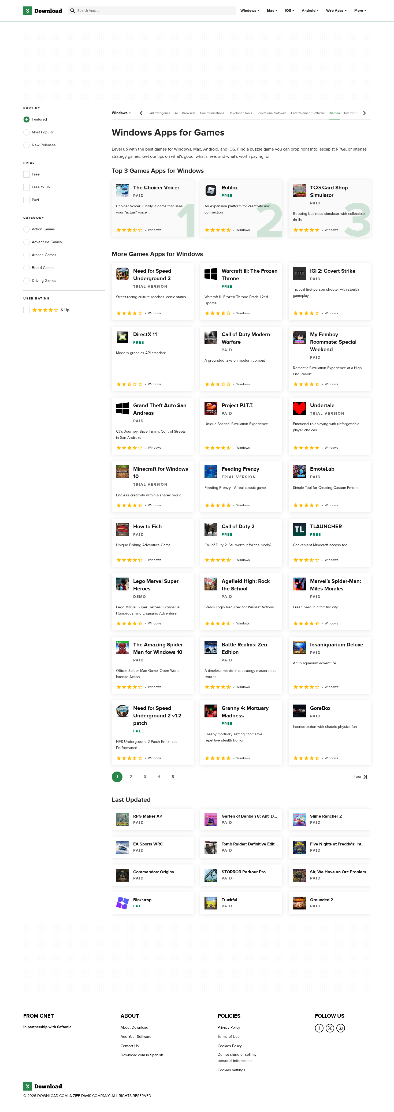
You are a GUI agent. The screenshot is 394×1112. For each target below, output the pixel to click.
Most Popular (43, 132)
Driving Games (44, 280)
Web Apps (335, 11)
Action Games (43, 229)
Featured (39, 119)
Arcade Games (44, 255)
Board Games (43, 267)
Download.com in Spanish (142, 1055)
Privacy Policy (229, 1027)
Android (308, 11)
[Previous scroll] (141, 113)
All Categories (160, 113)
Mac (270, 11)
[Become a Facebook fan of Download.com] (319, 1028)
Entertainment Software (308, 113)
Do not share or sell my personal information (237, 1057)
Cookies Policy (230, 1046)
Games (334, 113)
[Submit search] (72, 10)
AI (176, 113)
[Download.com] (42, 10)
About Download (134, 1027)
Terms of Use (229, 1037)
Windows (248, 11)
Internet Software (356, 113)
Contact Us (130, 1046)
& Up (65, 310)
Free (36, 174)
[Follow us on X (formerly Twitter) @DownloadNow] (330, 1028)
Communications (212, 113)
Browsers (189, 113)
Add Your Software (136, 1037)
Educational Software (272, 113)
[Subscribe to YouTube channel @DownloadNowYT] (340, 1028)
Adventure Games (47, 242)
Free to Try (41, 187)
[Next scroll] (364, 113)
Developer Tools (240, 113)
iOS (288, 11)
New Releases (44, 145)
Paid (35, 200)
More (358, 10)
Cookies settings (231, 1070)
